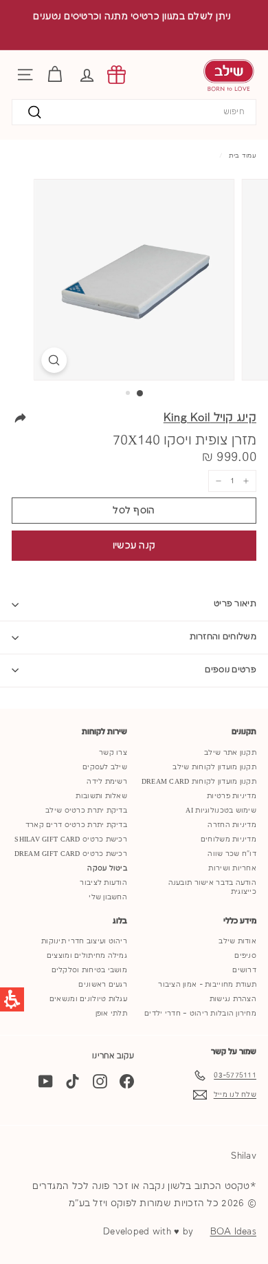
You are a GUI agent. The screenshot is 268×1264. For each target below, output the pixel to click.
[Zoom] (54, 360)
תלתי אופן (111, 1013)
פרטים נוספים (230, 669)
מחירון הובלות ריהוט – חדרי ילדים (200, 1013)
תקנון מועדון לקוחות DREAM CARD (199, 781)
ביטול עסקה (107, 868)
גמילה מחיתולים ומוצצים (87, 955)
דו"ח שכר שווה (232, 853)
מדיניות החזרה (232, 825)
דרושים (244, 970)
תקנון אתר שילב (230, 752)
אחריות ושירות (232, 868)
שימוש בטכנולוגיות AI (221, 810)
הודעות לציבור (103, 882)
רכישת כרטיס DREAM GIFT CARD (70, 853)
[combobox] (134, 112)
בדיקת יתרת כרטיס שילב (86, 810)
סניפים (245, 955)
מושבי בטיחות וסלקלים (90, 970)
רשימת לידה (107, 781)
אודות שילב (237, 941)
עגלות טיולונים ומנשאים (88, 999)
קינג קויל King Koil (210, 418)
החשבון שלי (108, 897)
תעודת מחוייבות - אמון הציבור (207, 984)
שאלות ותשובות (101, 796)
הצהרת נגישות (233, 999)
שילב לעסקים (104, 767)
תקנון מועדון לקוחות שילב (214, 767)
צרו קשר (113, 752)
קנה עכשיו (134, 545)
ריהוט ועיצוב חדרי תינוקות (84, 941)
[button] (87, 74)
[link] (116, 74)
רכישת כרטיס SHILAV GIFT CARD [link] (70, 839)
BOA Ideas (233, 1231)
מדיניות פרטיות (231, 796)
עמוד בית (242, 155)
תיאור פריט (235, 603)
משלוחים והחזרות (223, 636)
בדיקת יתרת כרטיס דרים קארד (76, 825)
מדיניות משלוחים (228, 839)
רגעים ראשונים (102, 984)
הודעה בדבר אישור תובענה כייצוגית (212, 887)
